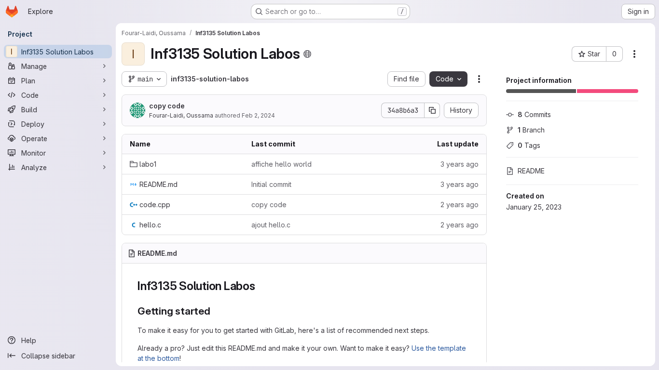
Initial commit (271, 184)
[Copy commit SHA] (432, 110)
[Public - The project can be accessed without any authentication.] (307, 54)
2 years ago (459, 204)
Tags (529, 145)
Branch (531, 130)
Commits (534, 114)
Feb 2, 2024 (258, 115)
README (531, 171)
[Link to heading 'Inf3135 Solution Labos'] (261, 286)
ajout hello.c (270, 225)
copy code (167, 106)
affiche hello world (281, 164)
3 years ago (459, 164)
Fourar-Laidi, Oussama (181, 115)
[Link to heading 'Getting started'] (215, 311)
